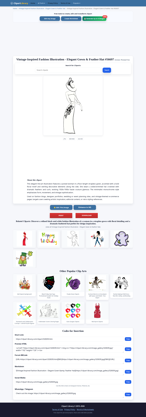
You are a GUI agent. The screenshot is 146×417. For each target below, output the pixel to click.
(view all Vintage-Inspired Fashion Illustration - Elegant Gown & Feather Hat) (73, 227)
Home (33, 3)
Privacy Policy (53, 3)
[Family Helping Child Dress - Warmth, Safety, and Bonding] (121, 283)
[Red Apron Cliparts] (97, 310)
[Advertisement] (73, 39)
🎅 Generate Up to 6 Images (95, 18)
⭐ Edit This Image (61, 207)
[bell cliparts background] (24, 283)
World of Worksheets (85, 409)
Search (107, 70)
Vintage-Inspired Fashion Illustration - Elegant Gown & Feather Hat (42, 8)
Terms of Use (65, 3)
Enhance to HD (84, 207)
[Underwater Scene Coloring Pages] (48, 310)
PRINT (61, 215)
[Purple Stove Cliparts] (73, 283)
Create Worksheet (71, 19)
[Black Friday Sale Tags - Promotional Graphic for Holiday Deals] (48, 283)
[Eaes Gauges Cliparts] (73, 310)
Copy (128, 339)
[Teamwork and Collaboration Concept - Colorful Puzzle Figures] (24, 310)
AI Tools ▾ (41, 3)
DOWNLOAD (87, 215)
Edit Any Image (49, 19)
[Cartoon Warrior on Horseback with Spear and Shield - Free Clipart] (97, 283)
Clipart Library (67, 406)
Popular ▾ (76, 3)
